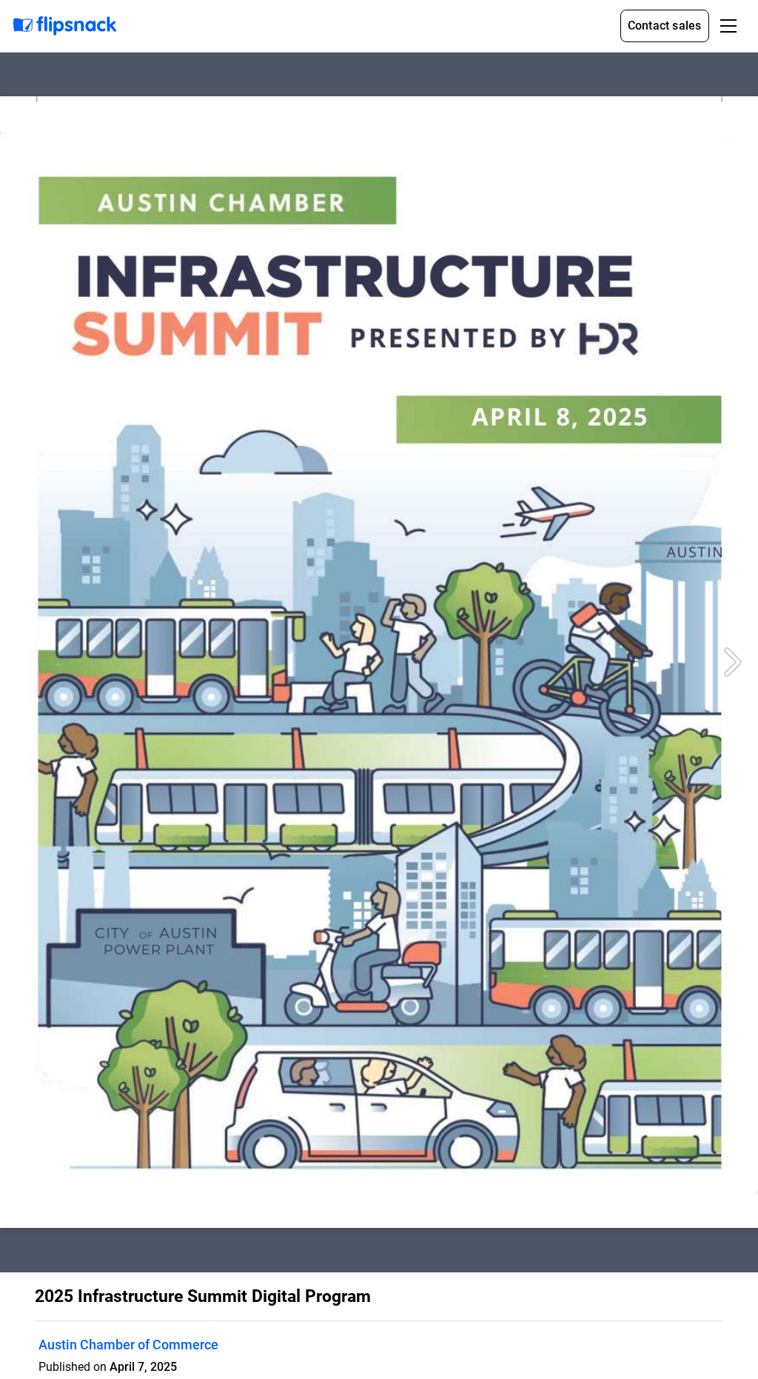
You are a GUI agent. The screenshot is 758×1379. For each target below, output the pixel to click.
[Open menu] (728, 26)
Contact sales (665, 26)
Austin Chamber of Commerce (128, 1344)
